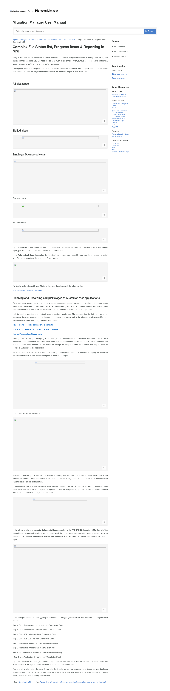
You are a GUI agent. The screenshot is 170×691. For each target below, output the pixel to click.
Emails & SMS (116, 106)
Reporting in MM (25, 682)
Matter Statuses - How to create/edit (27, 290)
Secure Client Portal (118, 114)
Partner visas (19, 198)
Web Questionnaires (118, 118)
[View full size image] (60, 106)
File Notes (115, 108)
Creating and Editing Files (120, 103)
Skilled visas (20, 130)
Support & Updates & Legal (120, 151)
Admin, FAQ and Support (47, 39)
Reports (114, 123)
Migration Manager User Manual (24, 39)
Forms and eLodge (118, 120)
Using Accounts (117, 136)
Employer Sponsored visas (29, 154)
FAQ (60, 39)
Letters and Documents (119, 110)
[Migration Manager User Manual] (21, 11)
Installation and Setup (119, 94)
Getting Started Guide (119, 96)
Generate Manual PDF (121, 78)
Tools (113, 147)
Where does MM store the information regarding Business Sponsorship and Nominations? (73, 682)
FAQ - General (69, 39)
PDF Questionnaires (118, 116)
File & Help (115, 143)
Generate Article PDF (121, 74)
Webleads (115, 125)
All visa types (21, 83)
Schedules (115, 145)
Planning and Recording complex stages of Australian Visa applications (56, 297)
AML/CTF (115, 127)
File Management (117, 112)
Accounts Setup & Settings (120, 134)
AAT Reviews (19, 222)
